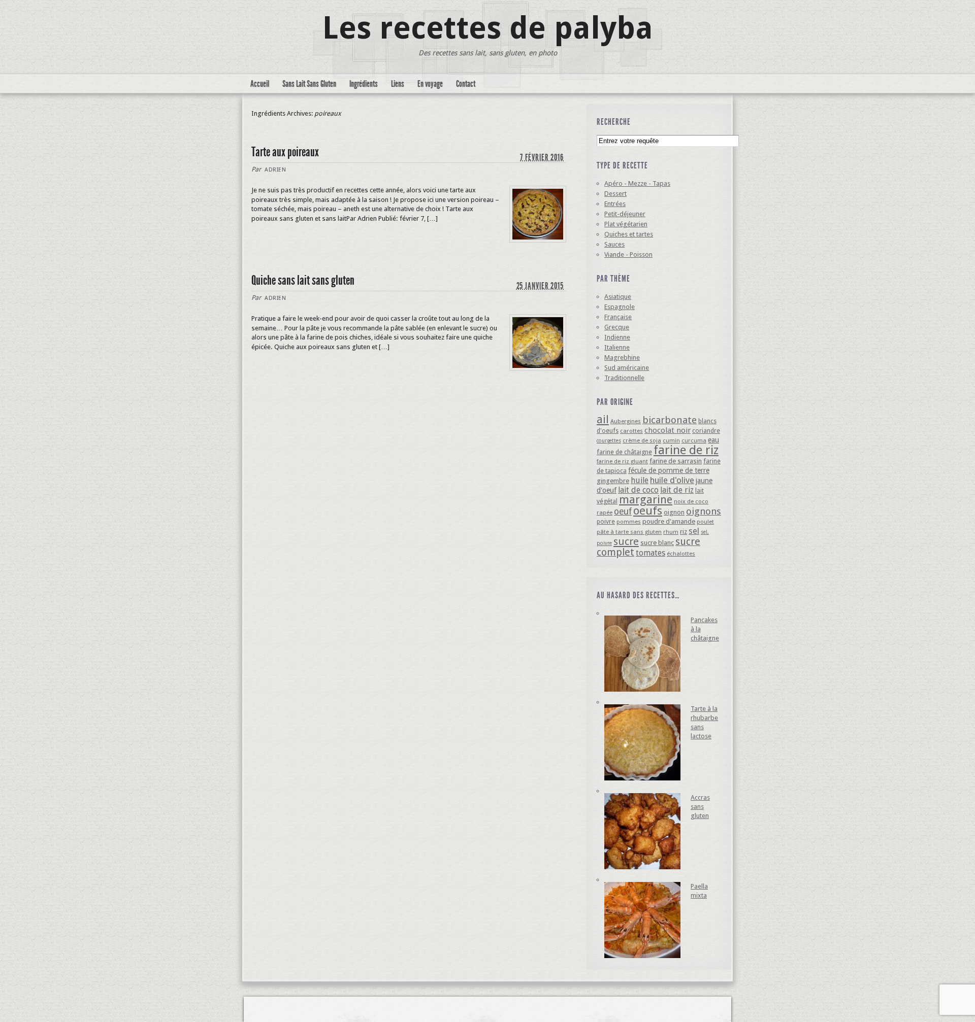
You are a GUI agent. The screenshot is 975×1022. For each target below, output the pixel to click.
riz (683, 531)
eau (713, 440)
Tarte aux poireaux (285, 152)
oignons (703, 511)
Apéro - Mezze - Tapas (637, 183)
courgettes (609, 441)
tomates (650, 553)
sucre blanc (657, 543)
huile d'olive (672, 480)
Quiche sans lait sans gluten (302, 280)
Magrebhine (622, 357)
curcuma (693, 440)
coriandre (706, 430)
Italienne (617, 347)
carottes (631, 430)
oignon (674, 512)
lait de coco (638, 490)
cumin (671, 440)
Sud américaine (626, 367)
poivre (606, 521)
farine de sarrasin (675, 461)
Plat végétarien (625, 224)
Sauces (614, 244)
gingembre (613, 481)
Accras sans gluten (700, 807)
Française (618, 317)
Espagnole (619, 307)
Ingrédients (363, 83)
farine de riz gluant (622, 461)
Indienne (617, 337)
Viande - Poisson (628, 254)
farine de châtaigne (624, 452)
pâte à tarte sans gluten (629, 531)
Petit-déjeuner (624, 214)
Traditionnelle (624, 378)
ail (603, 419)
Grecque (616, 327)
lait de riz (677, 490)
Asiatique (617, 296)
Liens (397, 83)
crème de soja (642, 440)
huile (639, 480)
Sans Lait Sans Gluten (309, 83)
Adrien (275, 169)
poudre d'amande (668, 521)
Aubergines (625, 421)
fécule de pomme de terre (668, 470)
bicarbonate (669, 420)
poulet (705, 521)
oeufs (647, 510)
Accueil (259, 83)
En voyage (430, 83)
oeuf (623, 511)
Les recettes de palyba (487, 28)
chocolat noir (667, 430)
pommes (628, 521)
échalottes (681, 553)
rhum (670, 531)
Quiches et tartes (628, 234)
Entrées (615, 204)
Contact (465, 83)
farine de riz (686, 450)
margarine (645, 499)
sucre (626, 541)
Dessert (615, 193)
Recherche (614, 121)
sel (694, 531)
